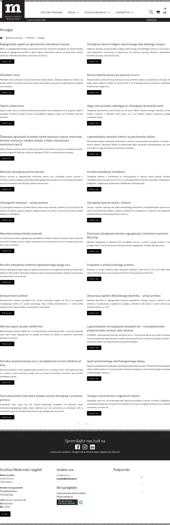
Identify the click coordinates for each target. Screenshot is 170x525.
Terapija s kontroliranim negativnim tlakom (113, 396)
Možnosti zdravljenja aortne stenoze (22, 172)
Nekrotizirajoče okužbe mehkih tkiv (21, 326)
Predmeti (30, 37)
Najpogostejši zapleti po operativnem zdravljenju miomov (34, 44)
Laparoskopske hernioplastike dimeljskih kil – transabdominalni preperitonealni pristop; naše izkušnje (126, 328)
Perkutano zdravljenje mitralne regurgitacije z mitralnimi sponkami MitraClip (127, 235)
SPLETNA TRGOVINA (51, 12)
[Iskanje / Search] (151, 12)
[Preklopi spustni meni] (77, 12)
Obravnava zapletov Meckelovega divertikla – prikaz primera (124, 296)
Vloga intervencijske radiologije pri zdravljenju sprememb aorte (125, 106)
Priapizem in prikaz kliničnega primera (110, 265)
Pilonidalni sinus (10, 75)
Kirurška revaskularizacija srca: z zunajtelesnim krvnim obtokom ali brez (40, 363)
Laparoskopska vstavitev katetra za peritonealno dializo (121, 136)
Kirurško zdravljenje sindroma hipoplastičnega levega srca (35, 265)
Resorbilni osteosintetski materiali (21, 233)
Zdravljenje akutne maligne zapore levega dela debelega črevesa (126, 44)
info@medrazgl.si (9, 491)
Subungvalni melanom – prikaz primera (24, 202)
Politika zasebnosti (65, 496)
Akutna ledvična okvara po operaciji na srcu (113, 75)
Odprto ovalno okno (12, 106)
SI (165, 8)
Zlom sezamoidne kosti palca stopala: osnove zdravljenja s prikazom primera (41, 398)
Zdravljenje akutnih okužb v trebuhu (109, 202)
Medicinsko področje (14, 37)
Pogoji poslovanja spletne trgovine (71, 493)
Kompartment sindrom (14, 296)
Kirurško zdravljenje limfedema (106, 172)
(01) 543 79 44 (7, 494)
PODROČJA (152, 20)
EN (164, 12)
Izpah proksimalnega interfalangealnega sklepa (116, 361)
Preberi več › (7, 61)
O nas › (5, 513)
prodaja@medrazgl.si (67, 478)
